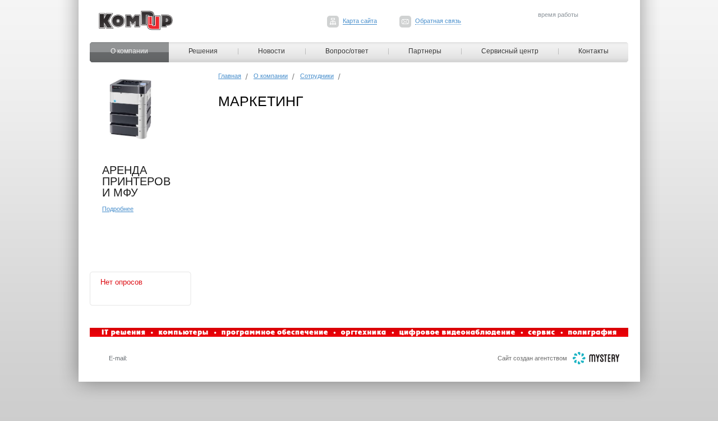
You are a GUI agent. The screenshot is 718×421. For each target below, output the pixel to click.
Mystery (596, 358)
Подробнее (118, 208)
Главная (229, 75)
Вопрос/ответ (347, 51)
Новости (271, 51)
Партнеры (424, 51)
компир (136, 20)
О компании (129, 51)
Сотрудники (317, 75)
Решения (203, 51)
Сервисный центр (509, 51)
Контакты (593, 51)
